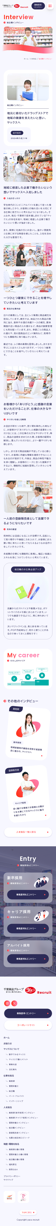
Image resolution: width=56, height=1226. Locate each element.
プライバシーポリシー (12, 1176)
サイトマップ (8, 1180)
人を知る (33, 59)
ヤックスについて (11, 1049)
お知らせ (8, 1044)
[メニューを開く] (50, 6)
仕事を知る (9, 1076)
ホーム (26, 59)
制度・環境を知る (11, 1144)
